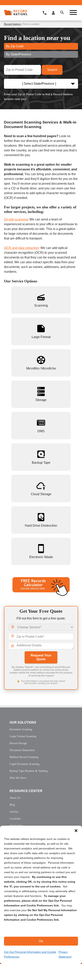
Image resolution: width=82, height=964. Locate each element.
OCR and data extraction (21, 248)
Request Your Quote (41, 657)
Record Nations (12, 24)
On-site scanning (16, 219)
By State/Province (18, 54)
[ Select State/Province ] (39, 83)
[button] (76, 831)
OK (41, 941)
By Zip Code (15, 46)
